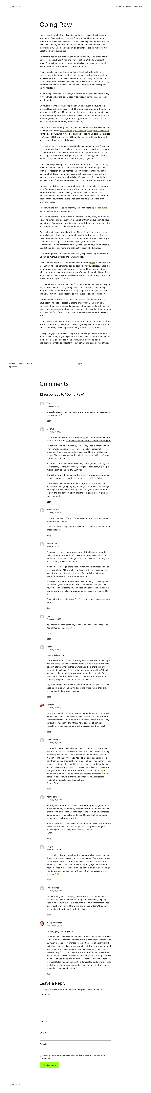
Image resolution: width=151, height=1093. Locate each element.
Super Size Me (79, 72)
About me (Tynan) (123, 6)
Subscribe (138, 6)
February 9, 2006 (54, 406)
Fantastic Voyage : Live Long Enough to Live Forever (84, 130)
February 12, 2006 (54, 891)
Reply (49, 421)
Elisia (92, 263)
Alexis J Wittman (54, 923)
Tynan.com (14, 6)
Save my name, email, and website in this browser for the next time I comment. (74, 1057)
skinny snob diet (79, 552)
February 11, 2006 (54, 849)
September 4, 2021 (54, 926)
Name (43, 1021)
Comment (45, 994)
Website (43, 1044)
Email (43, 1033)
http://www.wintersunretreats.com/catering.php (88, 440)
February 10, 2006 (54, 743)
